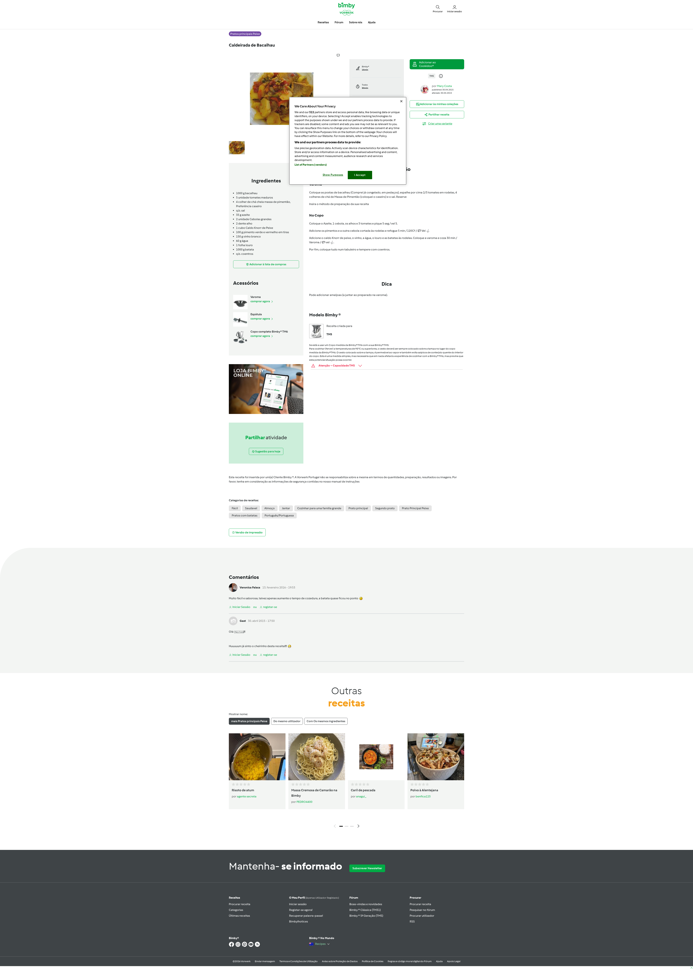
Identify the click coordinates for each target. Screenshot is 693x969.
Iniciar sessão (298, 904)
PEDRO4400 (304, 802)
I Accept (360, 175)
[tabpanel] (346, 781)
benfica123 (423, 796)
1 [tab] (341, 826)
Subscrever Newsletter (367, 868)
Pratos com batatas (244, 515)
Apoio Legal (453, 961)
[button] (438, 9)
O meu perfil (314, 897)
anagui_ (361, 796)
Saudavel (251, 508)
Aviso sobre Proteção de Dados (340, 961)
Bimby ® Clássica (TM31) (365, 910)
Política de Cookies (372, 961)
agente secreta (246, 796)
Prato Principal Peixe (415, 508)
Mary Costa (444, 86)
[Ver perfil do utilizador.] (424, 89)
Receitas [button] (323, 22)
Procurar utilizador (422, 915)
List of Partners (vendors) (311, 164)
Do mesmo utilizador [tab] (286, 721)
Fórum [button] (339, 22)
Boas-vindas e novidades (365, 904)
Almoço (269, 508)
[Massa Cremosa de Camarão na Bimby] (316, 756)
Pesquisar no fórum (422, 910)
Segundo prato (385, 508)
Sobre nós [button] (355, 22)
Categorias (236, 910)
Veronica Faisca (250, 587)
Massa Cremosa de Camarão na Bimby (314, 793)
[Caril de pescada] (376, 756)
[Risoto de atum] (257, 756)
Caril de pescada (363, 790)
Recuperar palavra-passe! (306, 915)
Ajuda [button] (372, 22)
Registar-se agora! (300, 910)
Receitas (234, 897)
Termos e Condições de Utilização (298, 961)
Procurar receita (239, 904)
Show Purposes (333, 174)
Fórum (353, 897)
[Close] (401, 101)
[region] (347, 141)
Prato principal (358, 508)
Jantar (286, 508)
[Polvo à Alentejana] (435, 756)
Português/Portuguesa (279, 515)
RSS (412, 921)
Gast (243, 621)
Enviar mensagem (265, 961)
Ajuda (439, 961)
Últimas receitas (239, 915)
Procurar (415, 897)
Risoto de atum (243, 790)
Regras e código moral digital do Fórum (410, 961)
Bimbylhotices (298, 921)
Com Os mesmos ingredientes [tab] (326, 721)
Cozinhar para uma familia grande (319, 508)
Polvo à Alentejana (424, 790)
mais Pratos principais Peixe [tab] (249, 721)
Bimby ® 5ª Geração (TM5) (366, 915)
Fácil (235, 508)
